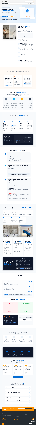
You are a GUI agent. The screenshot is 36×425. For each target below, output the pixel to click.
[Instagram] (5, 418)
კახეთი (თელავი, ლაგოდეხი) (28, 320)
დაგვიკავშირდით (33, 421)
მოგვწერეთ (11, 16)
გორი (23, 320)
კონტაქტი (32, 3)
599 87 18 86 (5, 16)
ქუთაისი (30, 319)
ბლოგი (30, 3)
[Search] (33, 1)
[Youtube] (4, 418)
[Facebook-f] (2, 418)
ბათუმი (20, 320)
